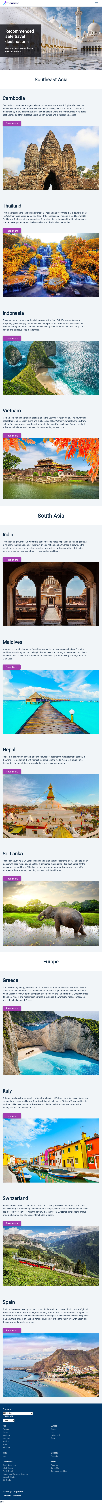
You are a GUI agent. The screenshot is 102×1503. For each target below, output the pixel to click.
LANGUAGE (8, 1416)
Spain (53, 1438)
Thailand (6, 1429)
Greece (53, 1429)
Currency (7, 1409)
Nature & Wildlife (9, 1477)
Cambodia (6, 1435)
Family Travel (8, 1471)
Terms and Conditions (59, 1471)
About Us (54, 1465)
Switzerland (55, 1435)
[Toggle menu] (96, 3)
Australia (54, 1456)
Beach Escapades (9, 1465)
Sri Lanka (6, 1447)
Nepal (5, 1444)
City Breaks (7, 1480)
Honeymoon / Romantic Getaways (15, 1474)
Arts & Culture (8, 1468)
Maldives (6, 1441)
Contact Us (55, 1468)
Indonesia (6, 1438)
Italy (52, 1432)
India (4, 1456)
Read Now (11, 667)
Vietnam (6, 1432)
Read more (12, 123)
